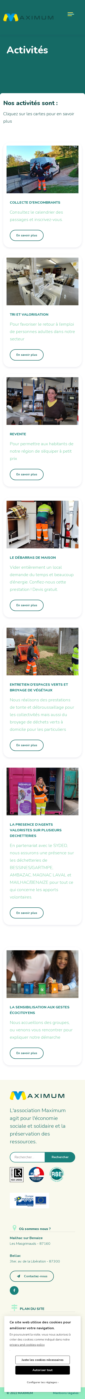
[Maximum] (28, 17)
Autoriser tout (42, 1370)
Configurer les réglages (42, 1382)
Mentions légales (65, 1393)
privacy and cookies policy (27, 1345)
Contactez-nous (35, 1276)
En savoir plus (26, 235)
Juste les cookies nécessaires (42, 1360)
